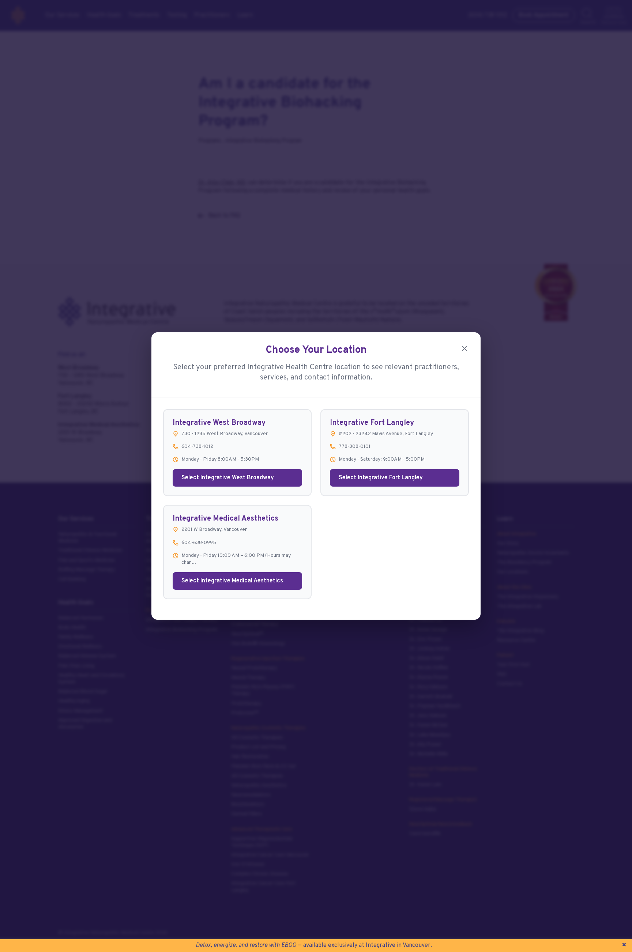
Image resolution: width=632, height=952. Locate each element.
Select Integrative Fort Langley (381, 477)
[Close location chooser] (464, 348)
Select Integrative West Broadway (227, 477)
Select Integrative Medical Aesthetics (232, 581)
